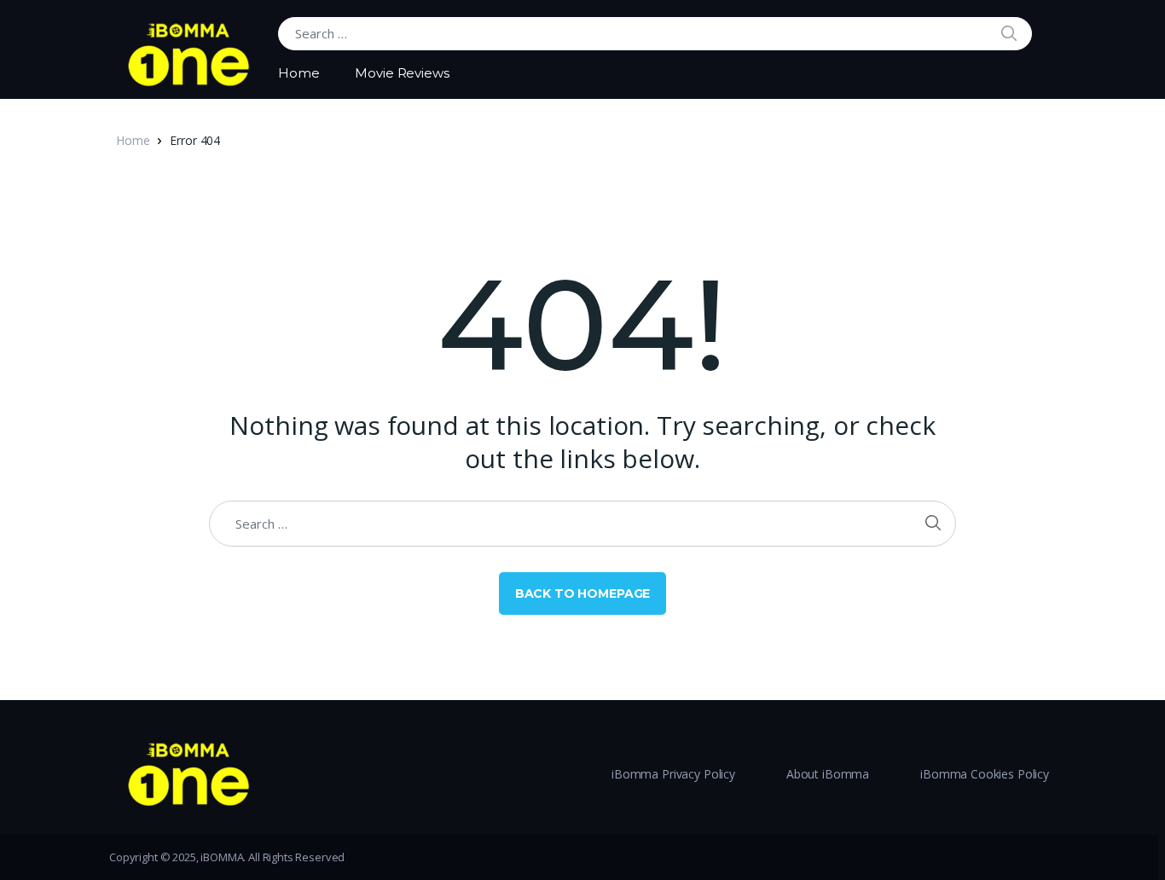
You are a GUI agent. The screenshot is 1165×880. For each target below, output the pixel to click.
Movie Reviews (402, 73)
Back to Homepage (583, 593)
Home (298, 73)
